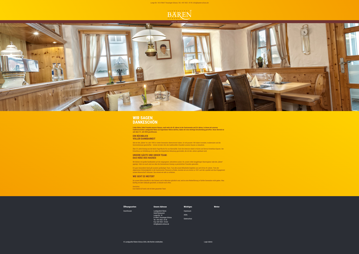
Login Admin (208, 242)
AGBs (185, 215)
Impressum (187, 211)
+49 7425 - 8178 (186, 3)
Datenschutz (188, 219)
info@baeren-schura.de (201, 3)
